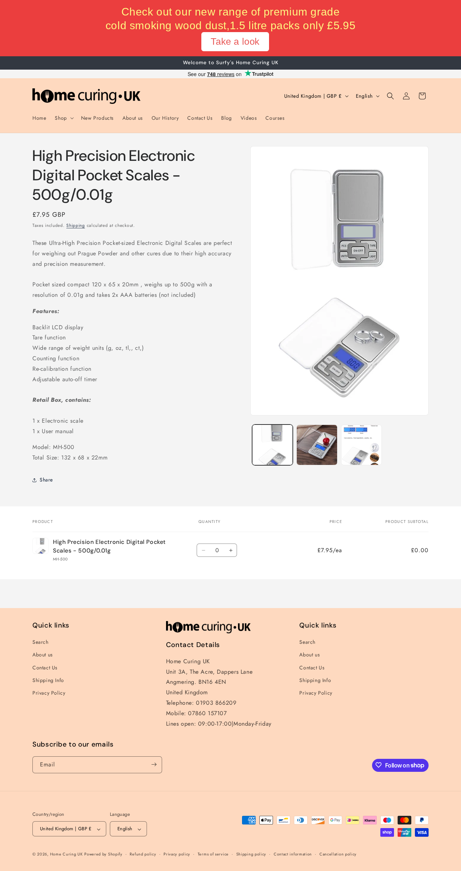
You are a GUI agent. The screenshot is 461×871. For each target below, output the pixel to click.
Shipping (75, 225)
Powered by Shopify (103, 854)
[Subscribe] (154, 764)
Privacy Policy (48, 692)
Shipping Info (48, 680)
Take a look (235, 41)
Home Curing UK (66, 854)
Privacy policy (177, 854)
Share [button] (46, 480)
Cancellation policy (338, 854)
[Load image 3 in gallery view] (361, 444)
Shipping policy (251, 854)
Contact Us (45, 667)
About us (42, 655)
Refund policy (143, 854)
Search (40, 642)
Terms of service (213, 854)
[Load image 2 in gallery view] (316, 444)
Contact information (293, 854)
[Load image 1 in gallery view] (272, 444)
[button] (63, 118)
